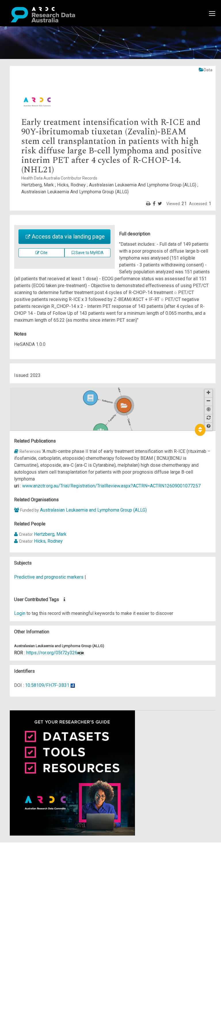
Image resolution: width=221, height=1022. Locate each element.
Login (19, 613)
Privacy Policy (32, 904)
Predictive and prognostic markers (48, 577)
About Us (27, 846)
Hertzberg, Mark (50, 534)
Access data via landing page (67, 236)
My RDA (26, 852)
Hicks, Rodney (48, 541)
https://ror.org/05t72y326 (51, 652)
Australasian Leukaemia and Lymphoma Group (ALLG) (93, 510)
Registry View (32, 887)
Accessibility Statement (42, 911)
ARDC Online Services (40, 880)
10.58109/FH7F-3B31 (47, 685)
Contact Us (29, 859)
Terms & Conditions (37, 897)
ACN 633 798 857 (18, 921)
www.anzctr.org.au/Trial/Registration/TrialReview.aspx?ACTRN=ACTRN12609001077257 (111, 486)
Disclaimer (28, 866)
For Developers (33, 873)
